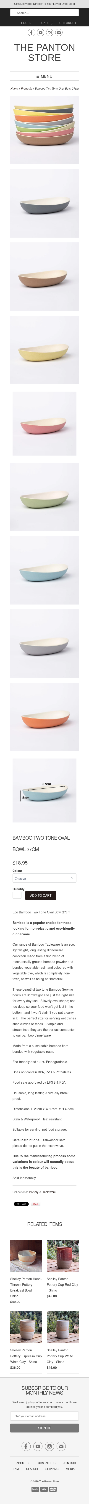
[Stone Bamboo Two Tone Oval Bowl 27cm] (44, 644)
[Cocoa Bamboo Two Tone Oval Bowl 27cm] (44, 277)
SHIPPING (51, 1469)
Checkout (67, 23)
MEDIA (70, 1469)
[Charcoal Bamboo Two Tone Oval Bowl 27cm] (44, 204)
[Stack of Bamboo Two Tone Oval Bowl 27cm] (44, 131)
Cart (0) (48, 23)
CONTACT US (46, 1463)
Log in (26, 23)
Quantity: (19, 889)
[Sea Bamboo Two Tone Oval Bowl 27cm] (44, 571)
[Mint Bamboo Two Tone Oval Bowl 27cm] (44, 498)
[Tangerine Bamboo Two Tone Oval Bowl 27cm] (44, 718)
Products (26, 88)
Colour (17, 870)
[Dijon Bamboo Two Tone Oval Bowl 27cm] (44, 351)
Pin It (35, 1204)
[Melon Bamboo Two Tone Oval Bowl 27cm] (44, 424)
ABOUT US (23, 1463)
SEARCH (32, 1469)
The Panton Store (44, 52)
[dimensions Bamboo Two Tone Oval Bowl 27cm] (44, 791)
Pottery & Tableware (42, 1192)
